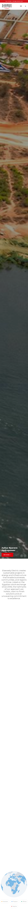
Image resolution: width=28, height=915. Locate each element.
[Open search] (25, 6)
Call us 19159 (8, 1)
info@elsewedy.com (18, 1)
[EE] (7, 6)
